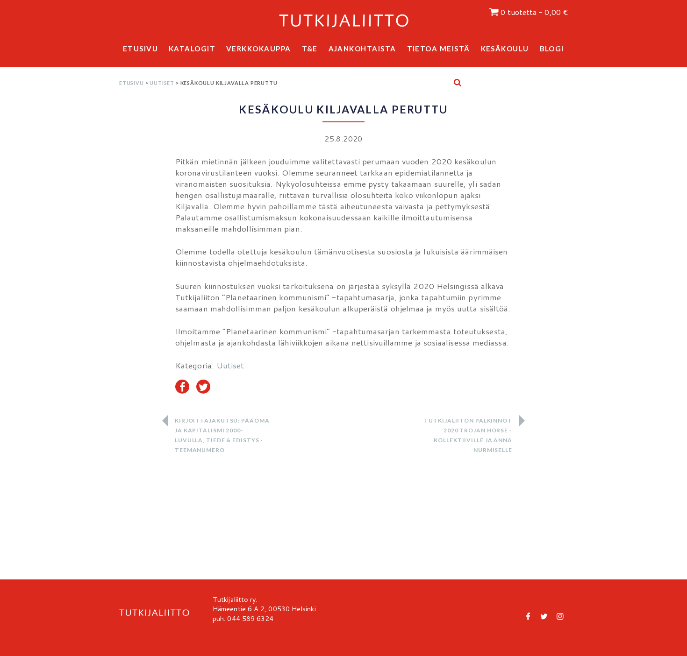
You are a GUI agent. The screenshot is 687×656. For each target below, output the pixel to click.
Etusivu (140, 48)
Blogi (552, 48)
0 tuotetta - (534, 12)
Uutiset (162, 83)
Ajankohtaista (363, 48)
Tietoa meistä (439, 48)
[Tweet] (203, 387)
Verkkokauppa (258, 48)
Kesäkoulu (505, 48)
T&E (310, 48)
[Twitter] (544, 615)
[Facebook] (528, 615)
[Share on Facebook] (182, 387)
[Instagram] (559, 615)
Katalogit (192, 48)
